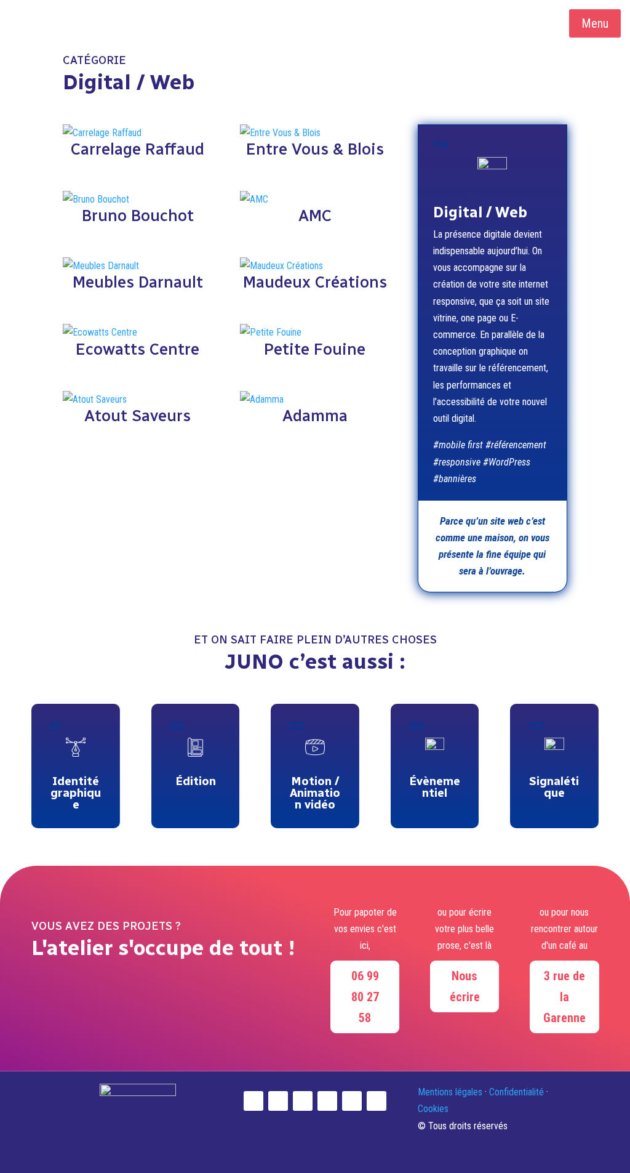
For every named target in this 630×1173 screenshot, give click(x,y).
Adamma (315, 415)
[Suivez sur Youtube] (303, 1101)
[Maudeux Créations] (314, 265)
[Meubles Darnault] (137, 265)
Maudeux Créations (315, 282)
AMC (315, 215)
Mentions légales (450, 1092)
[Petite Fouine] (314, 332)
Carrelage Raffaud (137, 149)
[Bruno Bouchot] (137, 199)
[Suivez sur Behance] (376, 1101)
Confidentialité (516, 1092)
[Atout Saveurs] (137, 399)
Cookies (433, 1109)
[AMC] (314, 199)
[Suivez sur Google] (352, 1101)
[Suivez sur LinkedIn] (278, 1101)
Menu (594, 23)
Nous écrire (465, 986)
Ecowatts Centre (137, 349)
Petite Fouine (314, 349)
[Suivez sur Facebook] (327, 1101)
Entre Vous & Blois (315, 149)
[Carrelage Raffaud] (137, 132)
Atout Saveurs (137, 415)
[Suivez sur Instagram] (253, 1101)
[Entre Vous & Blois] (314, 132)
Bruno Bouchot (138, 215)
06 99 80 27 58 (365, 997)
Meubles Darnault (138, 282)
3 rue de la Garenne (564, 997)
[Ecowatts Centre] (137, 332)
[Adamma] (314, 399)
